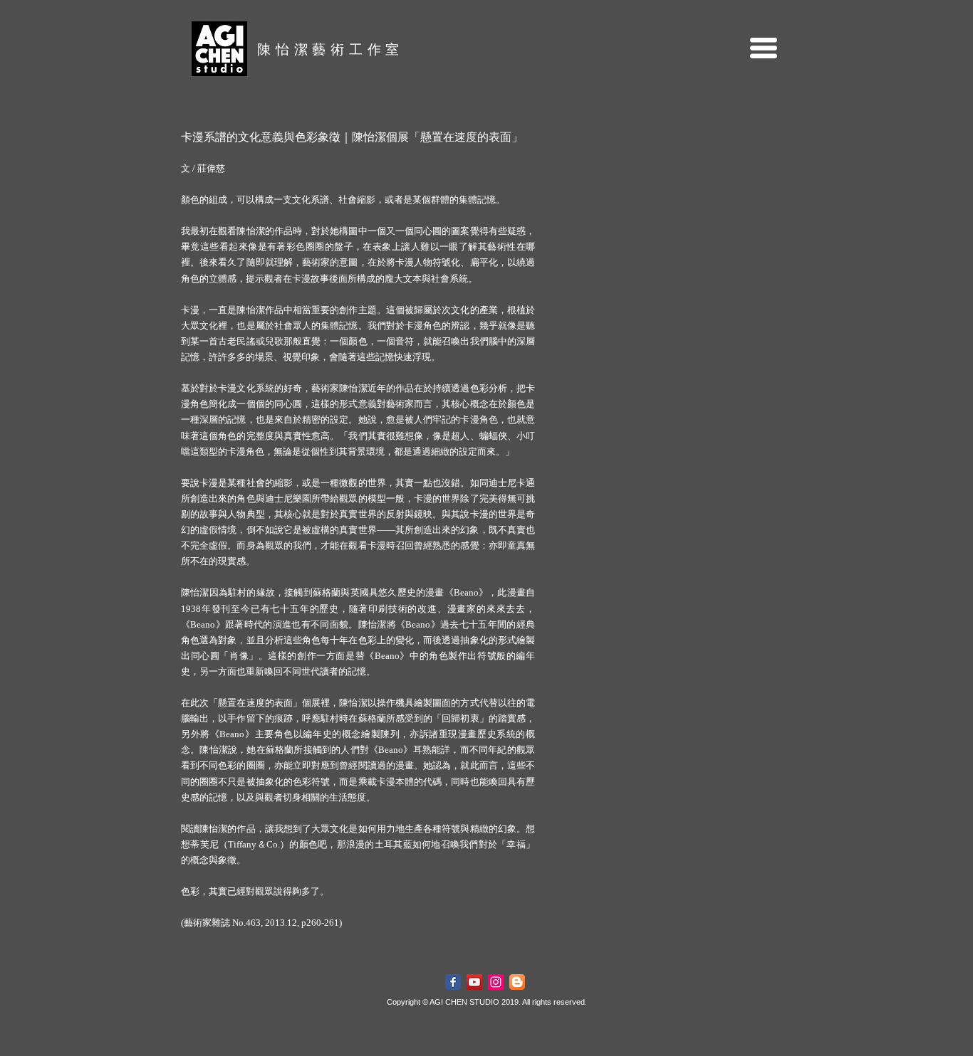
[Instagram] (496, 982)
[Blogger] (517, 982)
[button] (763, 48)
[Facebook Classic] (453, 982)
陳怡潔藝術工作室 (330, 49)
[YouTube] (474, 982)
